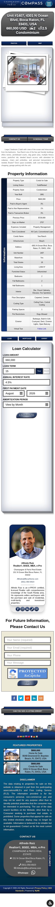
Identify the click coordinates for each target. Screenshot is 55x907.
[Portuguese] (23, 737)
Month (46, 371)
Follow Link (42, 329)
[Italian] (37, 737)
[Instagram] (23, 609)
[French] (31, 737)
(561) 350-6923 (27, 582)
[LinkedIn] (27, 609)
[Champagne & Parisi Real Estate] (25, 3)
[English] (18, 737)
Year (39, 371)
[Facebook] (18, 609)
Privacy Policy (41, 888)
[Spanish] (20, 737)
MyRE (37, 891)
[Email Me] (37, 609)
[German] (34, 737)
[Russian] (26, 737)
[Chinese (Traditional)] (29, 737)
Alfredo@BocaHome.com (27, 579)
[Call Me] (32, 609)
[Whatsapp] (33, 873)
